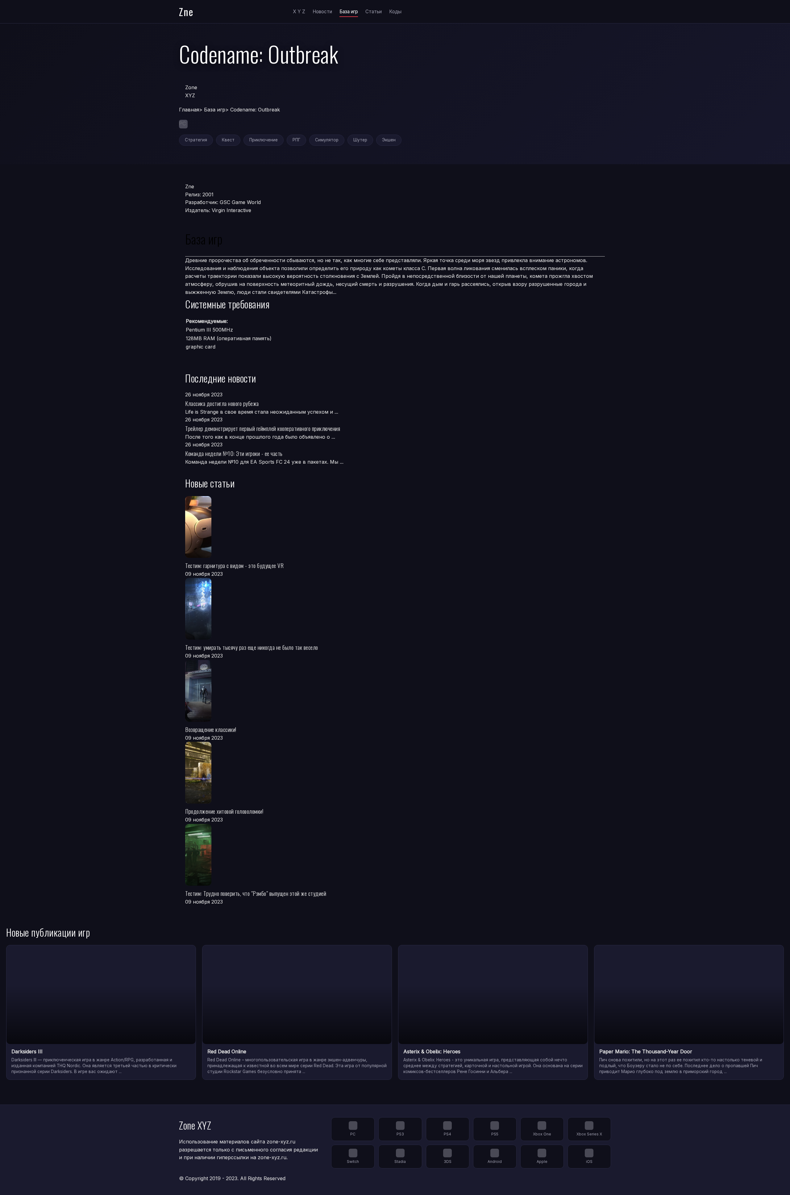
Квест (228, 139)
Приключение (263, 139)
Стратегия (196, 139)
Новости (322, 12)
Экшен (389, 139)
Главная (189, 110)
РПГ (296, 139)
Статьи (373, 12)
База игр (348, 12)
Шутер (360, 139)
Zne (186, 11)
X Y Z (299, 12)
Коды (395, 12)
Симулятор (327, 139)
